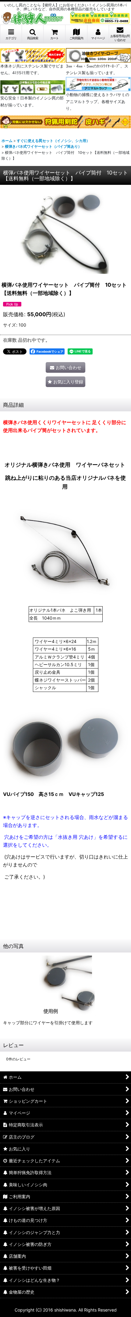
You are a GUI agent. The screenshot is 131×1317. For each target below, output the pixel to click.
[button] (33, 34)
